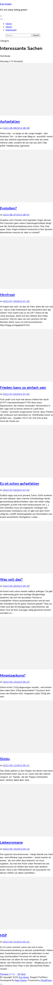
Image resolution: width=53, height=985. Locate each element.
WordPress (46, 980)
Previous (4, 974)
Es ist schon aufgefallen (19, 483)
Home (9, 23)
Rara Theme (21, 980)
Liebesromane (11, 842)
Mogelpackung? (12, 675)
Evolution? (8, 208)
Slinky (5, 759)
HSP (3, 935)
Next (23, 974)
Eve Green (6, 4)
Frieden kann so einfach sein (23, 387)
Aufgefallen (10, 121)
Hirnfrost (7, 294)
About (9, 26)
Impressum (11, 29)
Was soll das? (11, 579)
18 (18, 974)
